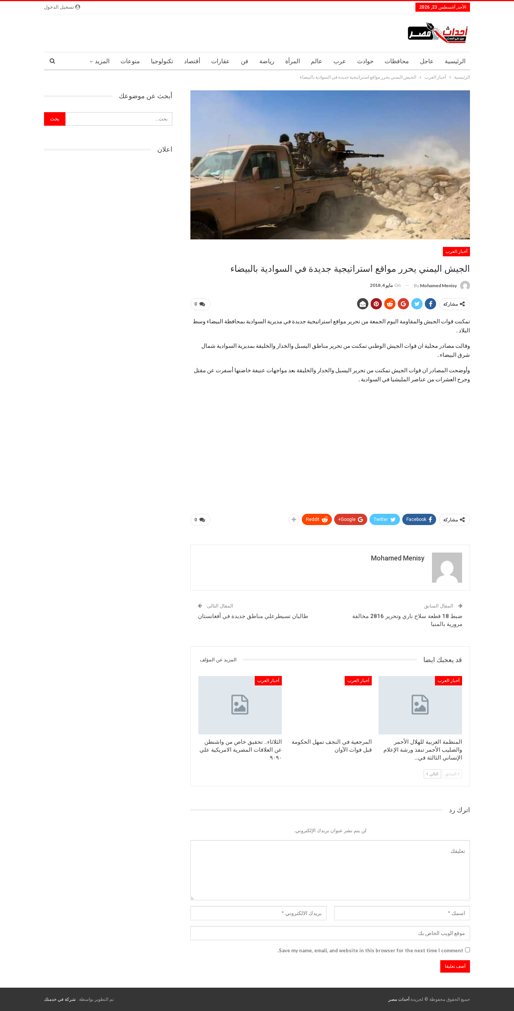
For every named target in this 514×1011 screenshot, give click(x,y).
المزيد (102, 61)
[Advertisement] (330, 452)
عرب (339, 61)
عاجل (427, 61)
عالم (316, 61)
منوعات (130, 61)
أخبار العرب (456, 251)
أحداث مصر (398, 999)
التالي (433, 773)
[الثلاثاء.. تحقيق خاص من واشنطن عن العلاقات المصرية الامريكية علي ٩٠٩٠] (240, 705)
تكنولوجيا (162, 61)
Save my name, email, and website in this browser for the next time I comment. (370, 950)
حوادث (365, 61)
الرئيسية (455, 61)
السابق (451, 773)
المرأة (292, 61)
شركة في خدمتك (60, 999)
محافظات (397, 61)
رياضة (266, 61)
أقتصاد (192, 61)
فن (244, 61)
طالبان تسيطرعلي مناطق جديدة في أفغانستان (253, 616)
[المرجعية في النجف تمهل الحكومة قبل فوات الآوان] (330, 705)
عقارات (220, 61)
